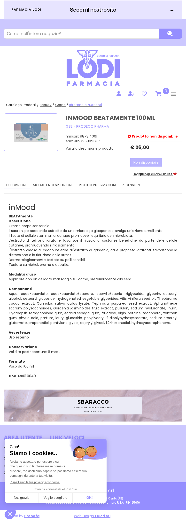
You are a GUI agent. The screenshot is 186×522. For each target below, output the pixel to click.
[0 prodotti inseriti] (157, 94)
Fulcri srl (102, 516)
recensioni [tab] (131, 185)
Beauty (46, 104)
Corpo (60, 104)
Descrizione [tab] (16, 185)
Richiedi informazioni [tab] (97, 185)
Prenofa (31, 516)
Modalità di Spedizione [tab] (53, 185)
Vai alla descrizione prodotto (90, 148)
